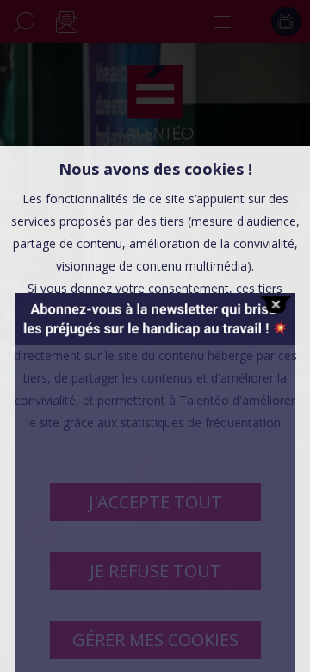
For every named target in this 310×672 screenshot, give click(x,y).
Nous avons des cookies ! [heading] (155, 169)
